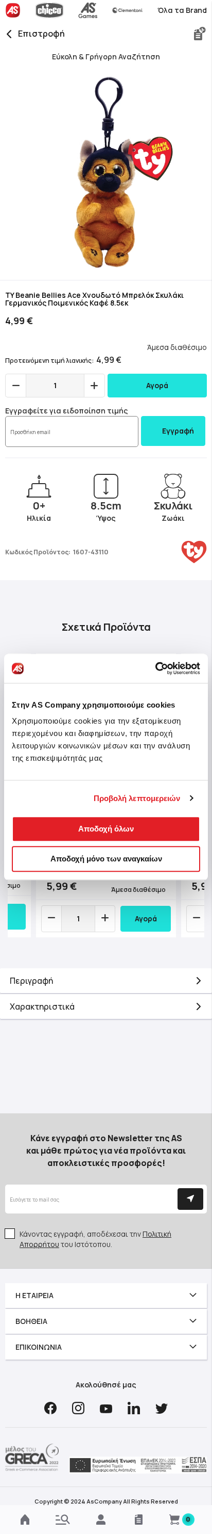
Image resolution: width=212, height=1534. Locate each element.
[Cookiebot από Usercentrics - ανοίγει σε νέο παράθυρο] (155, 668)
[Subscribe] (190, 1199)
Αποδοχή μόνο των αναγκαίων (106, 858)
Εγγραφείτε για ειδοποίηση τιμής (66, 411)
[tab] (106, 980)
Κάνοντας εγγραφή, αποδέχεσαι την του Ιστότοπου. (95, 1239)
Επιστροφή (41, 33)
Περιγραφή (31, 980)
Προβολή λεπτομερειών (137, 798)
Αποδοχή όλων (106, 828)
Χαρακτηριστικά (42, 1006)
